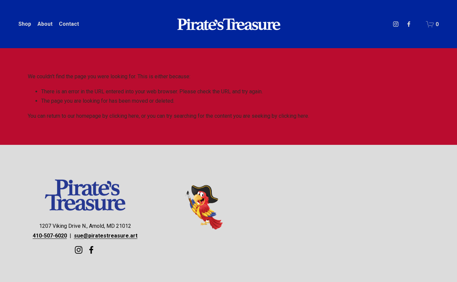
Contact (69, 24)
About (45, 24)
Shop (24, 24)
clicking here (124, 116)
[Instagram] (395, 24)
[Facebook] (408, 24)
